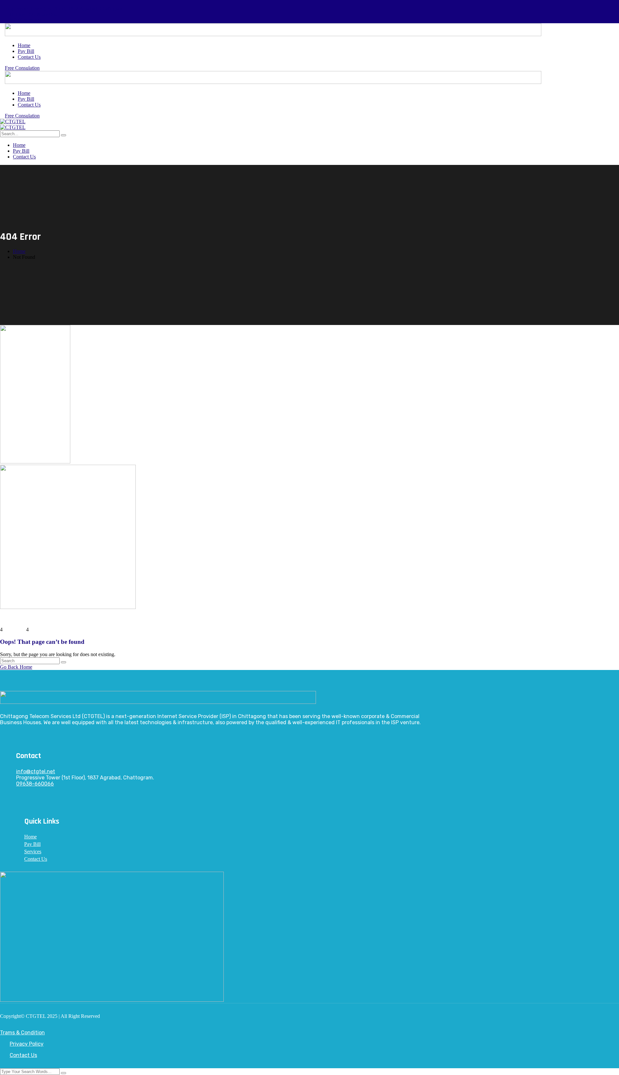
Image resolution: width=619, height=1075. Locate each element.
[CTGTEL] (12, 121)
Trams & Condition (22, 1032)
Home (19, 251)
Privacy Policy (27, 1044)
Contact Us (23, 1055)
